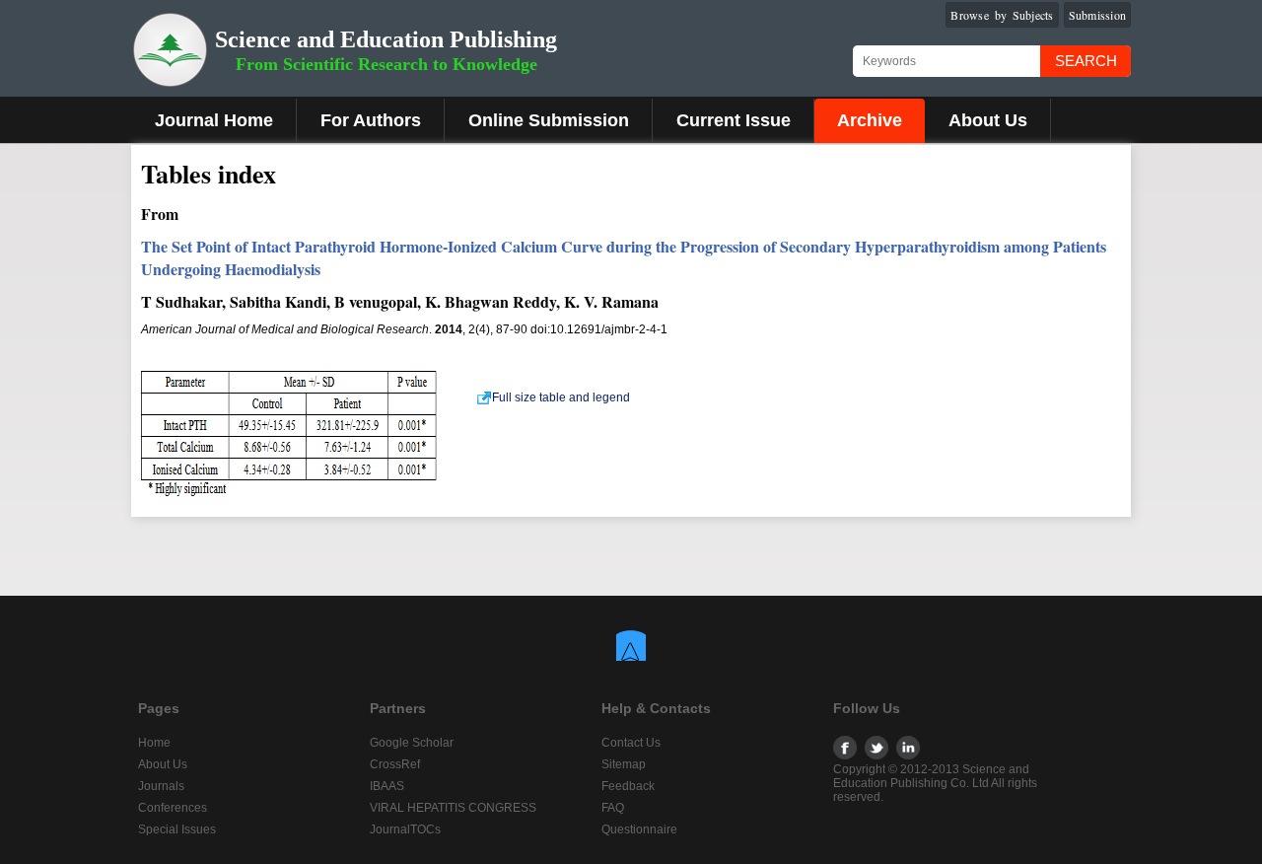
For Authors (370, 120)
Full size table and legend (561, 397)
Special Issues (177, 829)
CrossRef (395, 764)
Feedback (628, 786)
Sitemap (623, 764)
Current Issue (733, 120)
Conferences (172, 808)
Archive (869, 120)
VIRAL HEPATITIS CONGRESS (453, 808)
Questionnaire (639, 829)
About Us (987, 120)
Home (154, 743)
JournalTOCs (405, 829)
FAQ (612, 808)
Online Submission (548, 120)
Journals (161, 786)
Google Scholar (412, 743)
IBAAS (387, 786)
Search (1086, 60)
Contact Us (631, 743)
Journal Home (214, 120)
